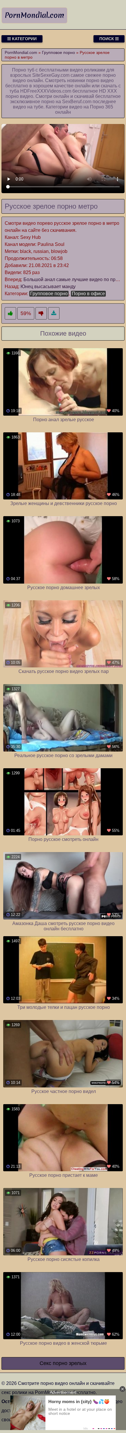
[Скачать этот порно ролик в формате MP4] (53, 313)
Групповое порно (49, 293)
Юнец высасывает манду (48, 286)
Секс (45, 1363)
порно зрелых (69, 1363)
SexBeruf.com (76, 101)
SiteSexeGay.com (50, 75)
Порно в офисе (88, 293)
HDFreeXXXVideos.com (45, 91)
